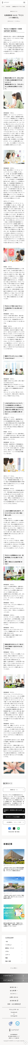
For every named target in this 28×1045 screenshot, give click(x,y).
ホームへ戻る (13, 968)
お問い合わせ (14, 997)
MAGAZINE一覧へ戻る (14, 831)
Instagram (14, 1016)
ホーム (3, 6)
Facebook (14, 1012)
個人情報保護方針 (14, 1034)
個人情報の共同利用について (14, 1036)
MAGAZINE (8, 6)
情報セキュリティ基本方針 (14, 1038)
